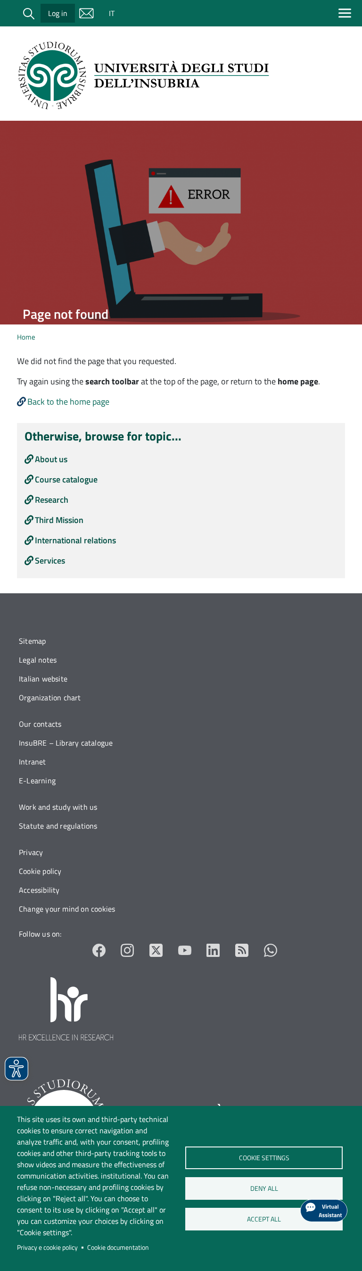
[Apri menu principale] (346, 13)
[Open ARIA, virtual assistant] (323, 1210)
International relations (75, 540)
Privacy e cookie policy (47, 1247)
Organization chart (50, 697)
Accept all (264, 1219)
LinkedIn (213, 950)
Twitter (156, 950)
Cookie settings (264, 1158)
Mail (86, 13)
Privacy (31, 852)
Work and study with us (58, 807)
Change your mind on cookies (67, 908)
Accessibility (39, 890)
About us (51, 459)
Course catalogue (66, 479)
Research (51, 499)
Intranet (32, 761)
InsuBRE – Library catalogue (66, 742)
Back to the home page (68, 401)
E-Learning (37, 780)
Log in (57, 13)
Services (50, 560)
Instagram (127, 950)
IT (112, 13)
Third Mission (59, 520)
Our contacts (40, 724)
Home (26, 337)
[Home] (146, 75)
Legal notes (38, 659)
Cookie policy (40, 871)
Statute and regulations (58, 825)
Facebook (99, 950)
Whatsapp (270, 950)
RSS (242, 950)
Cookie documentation (118, 1247)
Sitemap (32, 641)
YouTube (185, 950)
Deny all (264, 1188)
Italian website (43, 678)
